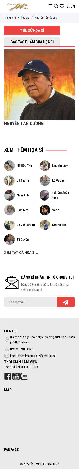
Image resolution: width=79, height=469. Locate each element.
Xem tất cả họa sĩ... (21, 252)
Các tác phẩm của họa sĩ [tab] (32, 42)
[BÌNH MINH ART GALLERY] (18, 6)
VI (67, 6)
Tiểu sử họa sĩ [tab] (32, 30)
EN (73, 6)
